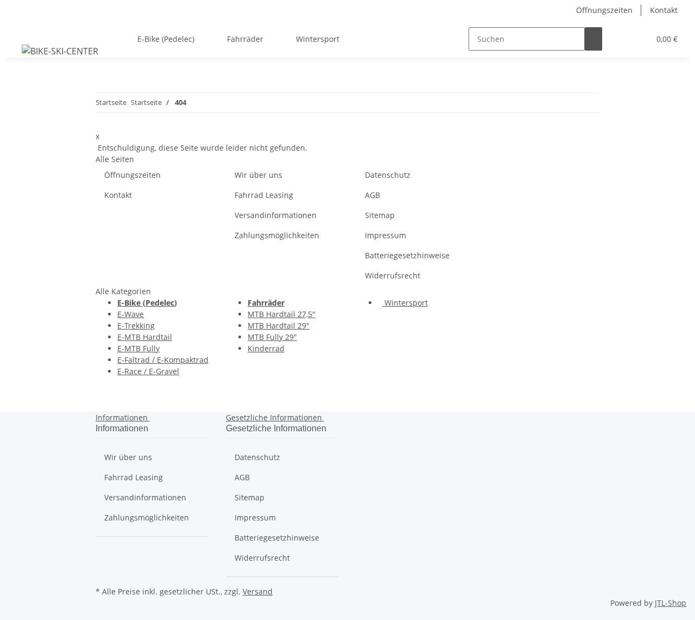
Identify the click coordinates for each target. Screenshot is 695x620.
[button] (619, 39)
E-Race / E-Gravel (148, 371)
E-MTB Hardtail (144, 337)
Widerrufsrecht (392, 275)
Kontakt (664, 10)
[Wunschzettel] (637, 39)
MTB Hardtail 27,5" (281, 314)
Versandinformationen (276, 215)
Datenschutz (387, 175)
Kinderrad (266, 348)
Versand (258, 591)
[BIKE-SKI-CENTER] (60, 51)
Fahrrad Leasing (264, 195)
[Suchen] (593, 39)
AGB (372, 195)
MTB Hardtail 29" (278, 325)
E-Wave (130, 314)
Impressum (385, 235)
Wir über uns (258, 175)
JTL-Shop (670, 603)
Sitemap (380, 215)
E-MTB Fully (138, 348)
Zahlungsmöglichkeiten (277, 235)
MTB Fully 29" (272, 337)
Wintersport (405, 302)
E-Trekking (136, 325)
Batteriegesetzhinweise (407, 255)
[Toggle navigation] (22, 29)
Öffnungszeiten (604, 10)
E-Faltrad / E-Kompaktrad (162, 360)
